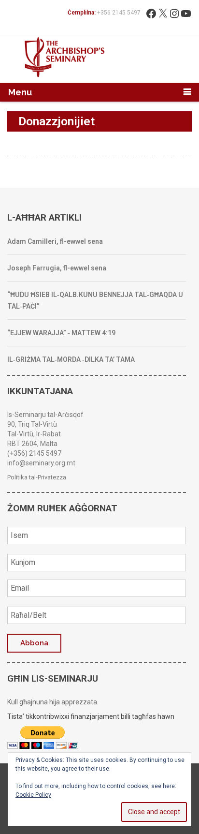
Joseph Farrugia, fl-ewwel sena (56, 268)
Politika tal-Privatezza (36, 477)
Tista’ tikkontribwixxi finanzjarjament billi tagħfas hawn (90, 716)
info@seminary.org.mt (41, 463)
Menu (20, 92)
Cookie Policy (33, 794)
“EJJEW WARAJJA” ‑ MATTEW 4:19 (61, 333)
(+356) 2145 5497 (34, 453)
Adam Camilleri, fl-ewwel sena (55, 241)
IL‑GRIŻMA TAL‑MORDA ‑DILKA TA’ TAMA (71, 359)
